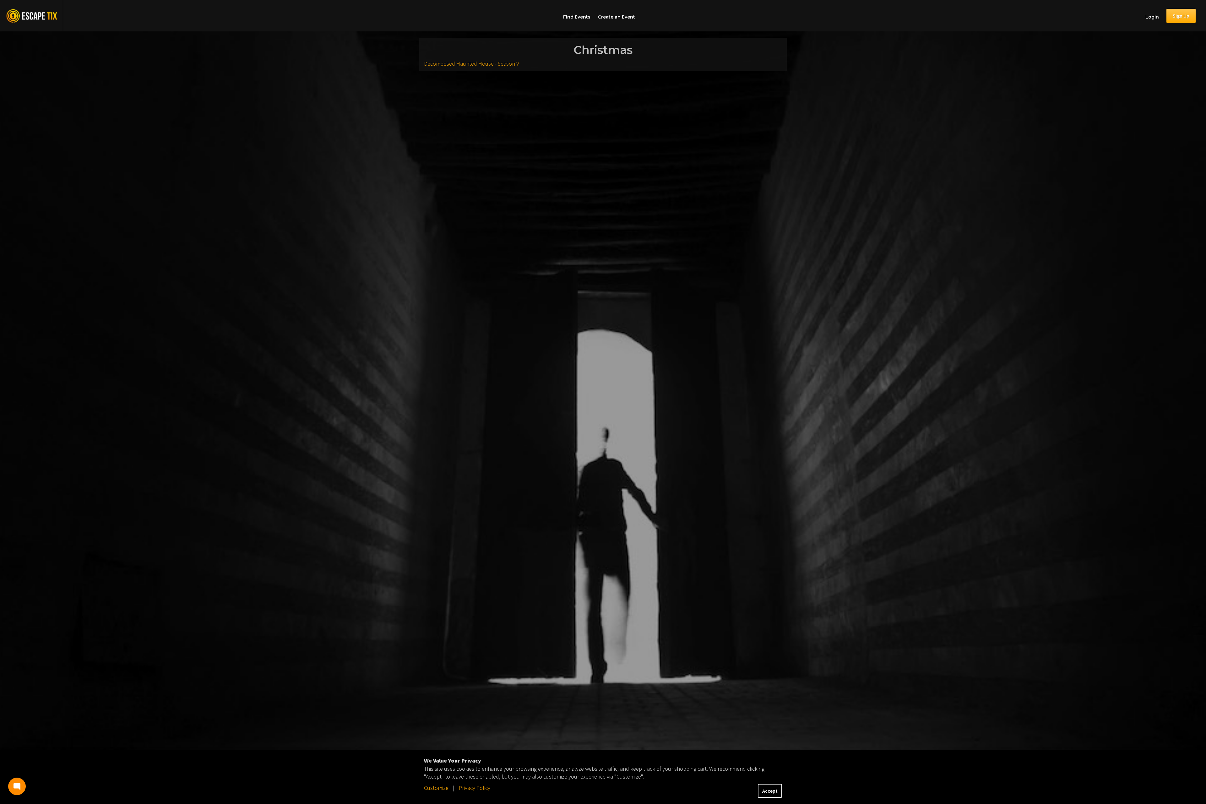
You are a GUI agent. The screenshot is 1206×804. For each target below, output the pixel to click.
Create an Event (616, 17)
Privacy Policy (474, 787)
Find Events (576, 17)
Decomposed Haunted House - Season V (471, 63)
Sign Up (1181, 16)
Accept (770, 791)
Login (1152, 17)
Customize (436, 787)
